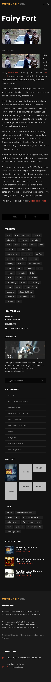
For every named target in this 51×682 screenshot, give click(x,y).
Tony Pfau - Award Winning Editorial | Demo (29, 572)
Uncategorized (15, 449)
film (39, 268)
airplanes (23, 240)
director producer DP (18, 413)
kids (32, 273)
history (10, 273)
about (11, 395)
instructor (22, 273)
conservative (12, 254)
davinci (10, 259)
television (23, 296)
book (33, 245)
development (14, 407)
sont (9, 287)
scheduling (34, 282)
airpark (37, 235)
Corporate (27, 254)
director (33, 259)
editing (10, 263)
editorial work (14, 419)
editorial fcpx (34, 263)
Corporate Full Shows (18, 401)
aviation (35, 240)
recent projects (15, 443)
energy (10, 268)
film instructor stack (18, 425)
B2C (16, 245)
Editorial (21, 263)
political (20, 278)
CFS (41, 245)
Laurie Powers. (14, 72)
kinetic (9, 278)
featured (29, 268)
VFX (19, 301)
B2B (8, 245)
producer (33, 278)
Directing (22, 259)
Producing (11, 282)
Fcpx (19, 268)
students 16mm (25, 292)
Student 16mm (31, 287)
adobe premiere (22, 235)
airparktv (11, 240)
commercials (24, 249)
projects (12, 437)
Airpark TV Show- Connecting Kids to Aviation (30, 560)
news (10, 431)
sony (18, 287)
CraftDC (39, 254)
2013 (9, 235)
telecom (10, 296)
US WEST (10, 301)
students (11, 292)
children (10, 249)
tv (32, 296)
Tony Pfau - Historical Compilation (26, 548)
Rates (23, 282)
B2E (24, 245)
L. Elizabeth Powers (37, 201)
